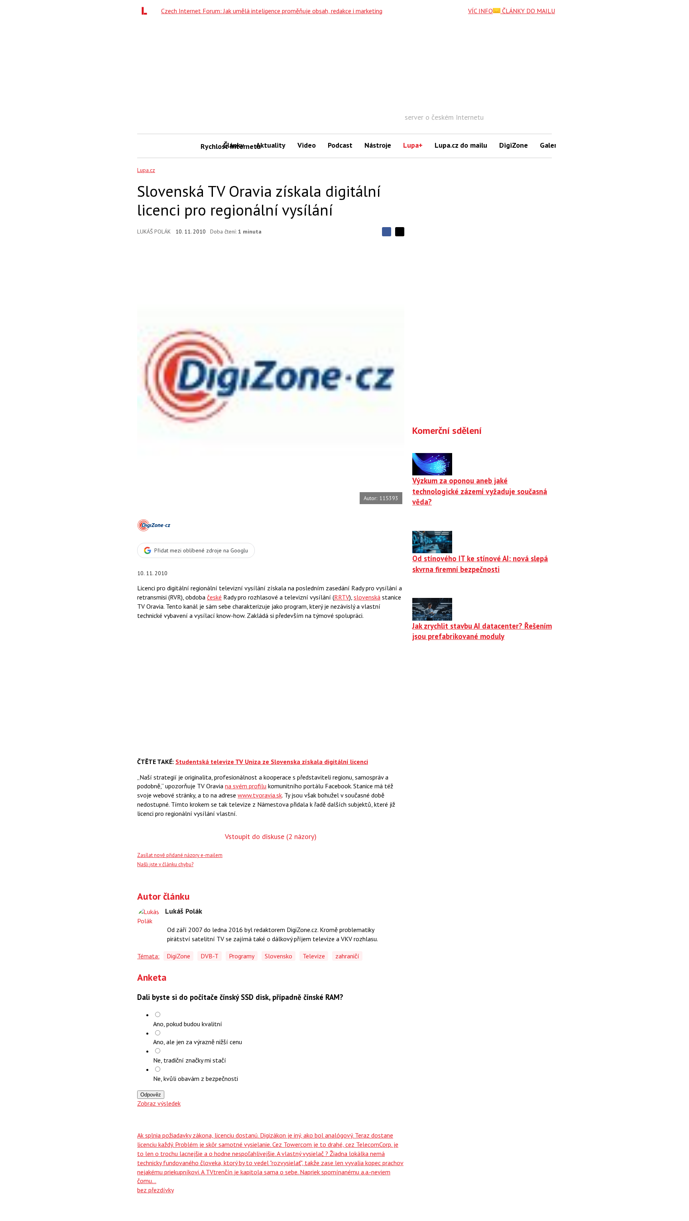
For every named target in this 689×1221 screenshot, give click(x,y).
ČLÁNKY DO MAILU (527, 11)
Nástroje (377, 145)
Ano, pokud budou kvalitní (187, 1024)
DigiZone (513, 145)
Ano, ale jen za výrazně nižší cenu (197, 1042)
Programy (241, 956)
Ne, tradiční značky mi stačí (189, 1060)
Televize (314, 956)
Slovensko (278, 956)
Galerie (551, 145)
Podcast (340, 145)
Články (233, 145)
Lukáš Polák (154, 231)
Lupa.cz (146, 170)
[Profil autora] (149, 919)
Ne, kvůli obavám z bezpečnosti (195, 1078)
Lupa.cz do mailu (461, 145)
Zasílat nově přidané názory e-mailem (179, 855)
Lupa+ (413, 145)
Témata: (148, 956)
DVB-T (210, 956)
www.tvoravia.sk (260, 795)
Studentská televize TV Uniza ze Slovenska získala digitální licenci (271, 762)
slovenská (367, 597)
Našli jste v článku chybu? (165, 864)
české (214, 597)
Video (306, 145)
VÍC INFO (480, 11)
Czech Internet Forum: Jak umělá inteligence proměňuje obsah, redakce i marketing (271, 11)
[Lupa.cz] (146, 11)
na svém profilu (245, 786)
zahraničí (347, 956)
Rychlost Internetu (209, 146)
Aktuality (270, 145)
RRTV (341, 597)
